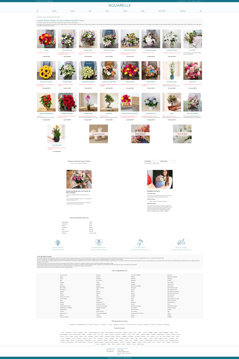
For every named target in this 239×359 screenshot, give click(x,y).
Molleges (133, 295)
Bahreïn (160, 332)
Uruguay (118, 344)
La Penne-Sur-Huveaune (101, 306)
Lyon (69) (110, 324)
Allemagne (80, 332)
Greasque (64, 233)
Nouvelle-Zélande (88, 340)
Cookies (118, 354)
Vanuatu (123, 344)
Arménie (130, 332)
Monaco (166, 338)
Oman (94, 340)
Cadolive (63, 225)
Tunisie (97, 344)
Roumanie (63, 342)
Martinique (145, 338)
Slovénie (139, 342)
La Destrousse (65, 224)
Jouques (98, 296)
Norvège (72, 340)
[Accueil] (37, 11)
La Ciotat (98, 300)
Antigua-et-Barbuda (109, 332)
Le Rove (98, 315)
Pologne (141, 340)
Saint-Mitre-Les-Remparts (173, 291)
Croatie (129, 334)
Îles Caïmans (130, 336)
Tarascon (169, 309)
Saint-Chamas (170, 286)
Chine (102, 334)
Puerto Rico (161, 340)
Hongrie (112, 336)
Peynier (90, 225)
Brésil (71, 334)
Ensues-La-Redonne (64, 317)
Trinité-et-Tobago (175, 342)
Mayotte (151, 338)
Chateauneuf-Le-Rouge (65, 306)
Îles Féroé (143, 336)
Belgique (171, 332)
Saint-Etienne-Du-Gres (172, 287)
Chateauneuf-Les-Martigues (66, 307)
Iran (157, 336)
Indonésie (152, 336)
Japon (173, 336)
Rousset (169, 280)
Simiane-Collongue (171, 307)
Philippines (136, 340)
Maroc (140, 338)
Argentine (125, 332)
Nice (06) (128, 324)
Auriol (63, 229)
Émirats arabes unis (161, 334)
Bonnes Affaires (162, 11)
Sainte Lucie (122, 342)
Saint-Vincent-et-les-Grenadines (111, 342)
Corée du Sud (117, 334)
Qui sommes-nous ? (110, 350)
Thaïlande (168, 342)
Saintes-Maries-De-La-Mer (173, 298)
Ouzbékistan (99, 340)
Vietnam (133, 344)
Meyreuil (133, 289)
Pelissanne (133, 302)
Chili (98, 334)
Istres (97, 295)
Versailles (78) (166, 324)
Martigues (133, 284)
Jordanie (177, 336)
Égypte (148, 334)
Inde (148, 336)
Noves (132, 298)
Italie (164, 336)
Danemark (143, 334)
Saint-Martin (89, 342)
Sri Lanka (144, 342)
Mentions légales (120, 350)
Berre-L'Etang (63, 287)
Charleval (62, 304)
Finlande (71, 336)
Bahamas (155, 332)
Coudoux (62, 311)
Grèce (85, 336)
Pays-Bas (126, 340)
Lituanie (105, 338)
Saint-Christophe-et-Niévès (80, 342)
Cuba (133, 334)
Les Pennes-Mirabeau (135, 275)
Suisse (153, 342)
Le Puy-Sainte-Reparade (101, 313)
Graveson (98, 291)
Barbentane (62, 286)
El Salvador (153, 334)
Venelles (169, 315)
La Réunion (85, 338)
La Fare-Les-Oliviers (100, 304)
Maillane (133, 277)
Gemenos (91, 229)
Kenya (63, 338)
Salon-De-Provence (171, 300)
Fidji (67, 336)
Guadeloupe (90, 336)
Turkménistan (102, 344)
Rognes (132, 317)
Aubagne (62, 282)
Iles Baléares (124, 336)
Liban (95, 338)
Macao (117, 338)
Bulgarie (84, 334)
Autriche (144, 332)
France (44, 17)
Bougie (143, 11)
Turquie (108, 344)
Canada (94, 334)
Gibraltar (81, 336)
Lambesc (98, 309)
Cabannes (62, 291)
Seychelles (128, 342)
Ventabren (169, 317)
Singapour (134, 342)
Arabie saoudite (118, 332)
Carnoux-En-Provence (65, 296)
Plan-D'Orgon (134, 307)
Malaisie (132, 338)
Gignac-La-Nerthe (100, 287)
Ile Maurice (118, 336)
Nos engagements (109, 351)
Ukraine (113, 344)
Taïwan (163, 342)
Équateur (168, 334)
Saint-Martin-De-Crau (172, 289)
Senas (168, 304)
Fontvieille (98, 278)
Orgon (132, 300)
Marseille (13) (116, 324)
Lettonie (90, 338)
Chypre (106, 334)
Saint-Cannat (170, 284)
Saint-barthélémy (70, 342)
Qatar (167, 340)
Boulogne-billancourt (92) (82, 324)
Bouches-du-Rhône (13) (51, 17)
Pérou (131, 340)
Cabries (61, 293)
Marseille (91, 231)
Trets (168, 311)
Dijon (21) (97, 324)
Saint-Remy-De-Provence (173, 293)
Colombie (111, 334)
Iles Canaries (137, 336)
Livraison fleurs (39, 17)
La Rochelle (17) (103, 324)
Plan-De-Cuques (134, 309)
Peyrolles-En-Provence (136, 306)
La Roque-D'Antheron (101, 307)
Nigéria (67, 340)
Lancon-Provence (100, 311)
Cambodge (89, 334)
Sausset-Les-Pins (171, 302)
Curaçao (137, 334)
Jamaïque (168, 336)
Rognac (132, 315)
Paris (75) (133, 324)
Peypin (58, 17)
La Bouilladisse (65, 222)
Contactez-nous (181, 1)
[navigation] (54, 11)
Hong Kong (107, 336)
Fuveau (90, 222)
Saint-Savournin (65, 231)
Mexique (156, 338)
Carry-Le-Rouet (63, 298)
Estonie (178, 334)
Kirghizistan (68, 338)
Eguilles (61, 315)
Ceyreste (62, 302)
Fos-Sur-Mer (99, 280)
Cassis (61, 300)
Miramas (133, 293)
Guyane (96, 336)
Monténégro (171, 338)
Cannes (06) (90, 324)
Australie (139, 332)
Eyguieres (98, 275)
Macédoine (122, 338)
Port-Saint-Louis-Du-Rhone (137, 313)
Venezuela (128, 344)
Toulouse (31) (159, 324)
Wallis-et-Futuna (140, 344)
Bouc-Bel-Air (63, 289)
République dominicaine (174, 340)
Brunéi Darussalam (77, 334)
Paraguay (115, 340)
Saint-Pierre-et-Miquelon (99, 342)
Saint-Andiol (170, 282)
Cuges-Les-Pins (63, 313)
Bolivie (176, 332)
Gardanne (98, 284)
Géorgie (76, 336)
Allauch (90, 227)
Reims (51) (139, 324)
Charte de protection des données (123, 353)
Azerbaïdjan (150, 332)
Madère (127, 338)
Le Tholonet (98, 317)
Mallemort (133, 278)
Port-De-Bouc (134, 311)
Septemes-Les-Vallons (172, 306)
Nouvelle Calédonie (79, 340)
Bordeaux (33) (72, 324)
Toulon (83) (153, 324)
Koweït (73, 338)
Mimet (90, 224)
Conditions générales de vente (123, 351)
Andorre (85, 332)
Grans (97, 289)
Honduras (101, 336)
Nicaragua (63, 340)
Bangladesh (166, 332)
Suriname (158, 342)
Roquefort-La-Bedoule (172, 277)
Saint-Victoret (170, 296)
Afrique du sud (69, 332)
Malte (136, 338)
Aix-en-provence (92, 233)
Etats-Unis (62, 336)
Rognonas (169, 275)
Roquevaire (64, 227)
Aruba (134, 332)
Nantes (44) (122, 324)
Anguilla (102, 332)
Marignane (133, 280)
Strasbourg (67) (146, 324)
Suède (149, 342)
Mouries (132, 296)
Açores (62, 332)
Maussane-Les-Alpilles (136, 286)
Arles (61, 280)
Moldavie (161, 338)
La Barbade (78, 338)
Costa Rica (124, 334)
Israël (160, 336)
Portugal (155, 340)
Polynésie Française (148, 340)
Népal (177, 338)
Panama (110, 340)
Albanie (74, 332)
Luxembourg (111, 338)
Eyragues (98, 277)
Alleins (61, 278)
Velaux (168, 313)
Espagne (173, 334)
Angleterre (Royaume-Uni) (94, 332)
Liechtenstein (100, 338)
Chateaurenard (63, 309)
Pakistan (105, 340)
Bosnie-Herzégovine (64, 334)
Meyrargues (133, 287)
